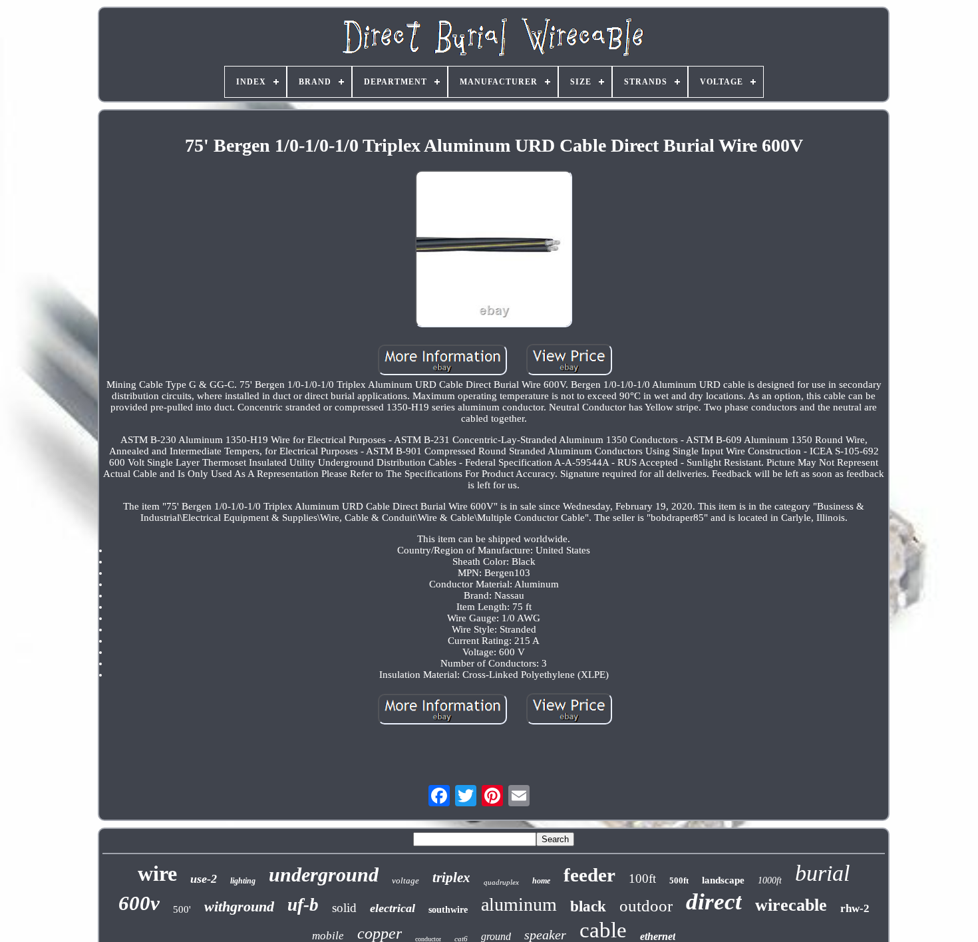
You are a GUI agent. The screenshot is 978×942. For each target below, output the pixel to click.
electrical (392, 908)
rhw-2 (855, 908)
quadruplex (501, 882)
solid (344, 908)
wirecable (791, 905)
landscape (723, 880)
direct (714, 902)
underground (324, 874)
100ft (642, 878)
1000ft (770, 880)
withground (239, 906)
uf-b (303, 905)
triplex (451, 877)
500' (182, 909)
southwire (448, 910)
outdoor (646, 906)
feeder (589, 874)
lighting (242, 880)
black (588, 906)
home (541, 880)
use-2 (203, 878)
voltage (405, 880)
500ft (679, 880)
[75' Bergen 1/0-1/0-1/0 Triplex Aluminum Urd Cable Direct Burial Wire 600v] (493, 250)
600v (139, 903)
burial (822, 873)
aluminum (519, 904)
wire (157, 873)
